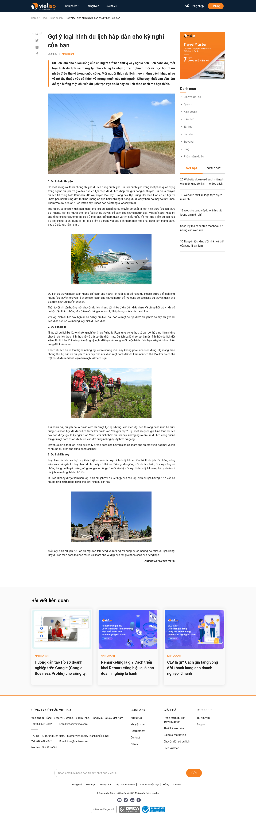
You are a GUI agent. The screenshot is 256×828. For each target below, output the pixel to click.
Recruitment (138, 731)
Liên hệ (215, 6)
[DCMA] (129, 809)
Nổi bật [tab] (191, 168)
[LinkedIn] (132, 800)
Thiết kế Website (174, 728)
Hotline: (44, 747)
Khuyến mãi (105, 784)
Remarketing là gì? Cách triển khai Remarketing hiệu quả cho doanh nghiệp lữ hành (127, 668)
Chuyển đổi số (192, 97)
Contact (135, 737)
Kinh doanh (190, 111)
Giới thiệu (111, 6)
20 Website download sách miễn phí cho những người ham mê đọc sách (202, 181)
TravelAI (189, 141)
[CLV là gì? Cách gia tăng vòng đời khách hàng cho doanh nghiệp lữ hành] (194, 629)
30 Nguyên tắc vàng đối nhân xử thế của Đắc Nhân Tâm (201, 243)
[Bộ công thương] (153, 809)
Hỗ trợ (166, 784)
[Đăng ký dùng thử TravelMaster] (202, 55)
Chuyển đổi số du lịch (176, 741)
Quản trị (188, 104)
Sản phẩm (71, 6)
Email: (73, 724)
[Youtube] (119, 800)
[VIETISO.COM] (43, 6)
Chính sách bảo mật (149, 784)
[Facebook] (37, 54)
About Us (136, 717)
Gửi (194, 773)
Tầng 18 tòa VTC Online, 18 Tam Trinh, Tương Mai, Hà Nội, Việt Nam (84, 717)
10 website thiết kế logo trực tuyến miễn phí (201, 197)
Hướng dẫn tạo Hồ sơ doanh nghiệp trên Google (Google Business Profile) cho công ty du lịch (60, 668)
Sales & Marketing (175, 735)
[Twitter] (37, 40)
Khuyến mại (138, 724)
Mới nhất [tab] (213, 168)
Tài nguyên (92, 6)
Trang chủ (77, 784)
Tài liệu (188, 126)
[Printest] (37, 47)
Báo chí (188, 134)
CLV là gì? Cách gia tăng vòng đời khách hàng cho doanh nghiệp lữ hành (192, 668)
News (134, 744)
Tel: (41, 724)
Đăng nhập (197, 6)
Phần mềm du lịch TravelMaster (174, 719)
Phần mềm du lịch (194, 156)
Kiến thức (189, 119)
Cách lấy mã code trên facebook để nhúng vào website (201, 228)
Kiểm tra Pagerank (104, 809)
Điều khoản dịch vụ (125, 784)
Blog (186, 149)
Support (201, 724)
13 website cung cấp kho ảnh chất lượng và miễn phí (201, 212)
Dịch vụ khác (171, 748)
